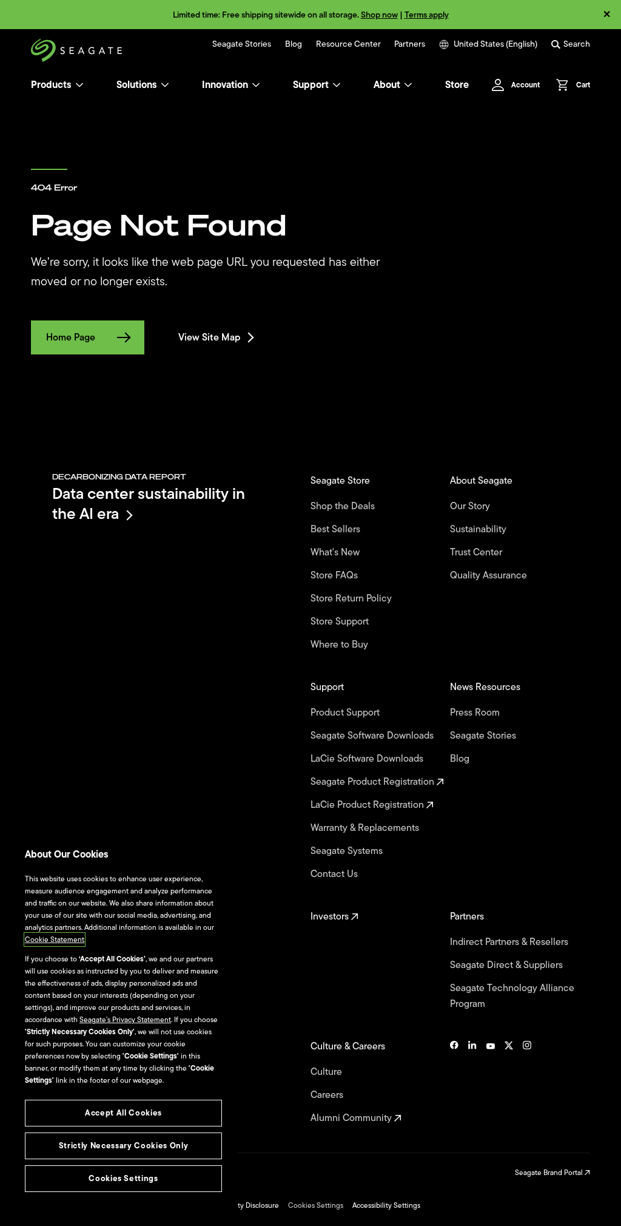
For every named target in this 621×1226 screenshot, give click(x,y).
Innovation (225, 85)
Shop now (379, 15)
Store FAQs (335, 575)
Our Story (471, 506)
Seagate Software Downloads (373, 735)
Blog (293, 44)
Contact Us (335, 874)
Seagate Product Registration (373, 782)
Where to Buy (340, 644)
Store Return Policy (352, 598)
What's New (336, 552)
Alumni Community (352, 1118)
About (387, 85)
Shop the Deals (345, 506)
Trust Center (477, 552)
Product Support (346, 712)
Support (311, 85)
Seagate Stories (241, 44)
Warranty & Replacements (365, 828)
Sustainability (479, 529)
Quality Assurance (489, 575)
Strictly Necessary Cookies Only (123, 1145)
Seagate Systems (347, 851)
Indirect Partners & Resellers (510, 942)
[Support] (336, 85)
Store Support (340, 621)
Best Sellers (336, 529)
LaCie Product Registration (368, 805)
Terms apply (426, 15)
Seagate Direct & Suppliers (507, 965)
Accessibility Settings (386, 1205)
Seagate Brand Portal (550, 1172)
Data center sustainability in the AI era (148, 503)
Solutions (136, 85)
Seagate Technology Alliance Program (512, 996)
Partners (409, 44)
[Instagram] (527, 1082)
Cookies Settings (315, 1205)
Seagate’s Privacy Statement (125, 1020)
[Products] (79, 85)
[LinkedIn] (472, 1082)
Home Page (70, 337)
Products (51, 85)
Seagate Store (341, 481)
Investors (330, 916)
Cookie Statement (54, 939)
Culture (327, 1072)
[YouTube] (490, 1082)
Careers (328, 1095)
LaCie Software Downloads (368, 759)
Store (457, 85)
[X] (509, 1082)
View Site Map (209, 337)
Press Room (476, 712)
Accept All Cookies (123, 1112)
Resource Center (348, 44)
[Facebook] (454, 1082)
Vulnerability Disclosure (241, 1205)
